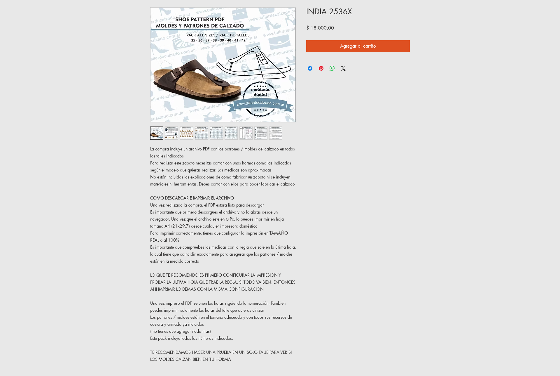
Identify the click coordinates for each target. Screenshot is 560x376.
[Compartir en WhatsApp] (332, 68)
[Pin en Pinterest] (321, 68)
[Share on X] (343, 68)
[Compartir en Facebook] (310, 68)
